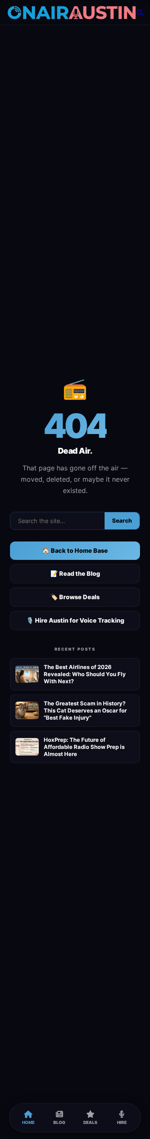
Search (122, 520)
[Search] (140, 12)
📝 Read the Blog (75, 573)
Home (28, 1122)
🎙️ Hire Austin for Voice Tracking (75, 620)
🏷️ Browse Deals (75, 596)
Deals (90, 1122)
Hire (122, 1122)
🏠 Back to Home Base (75, 550)
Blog (59, 1122)
